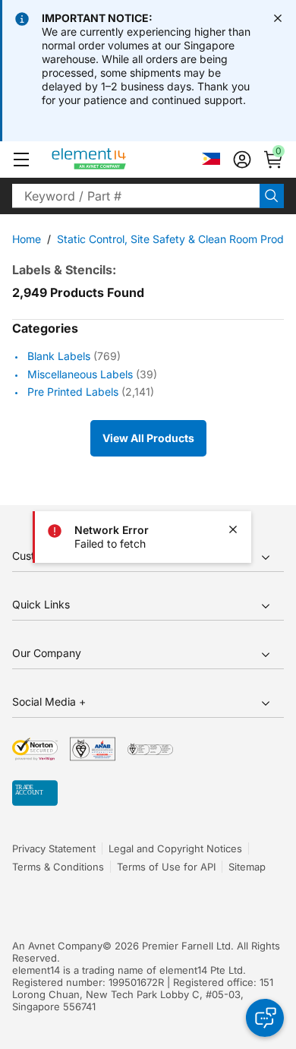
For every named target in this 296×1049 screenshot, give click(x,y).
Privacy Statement (54, 848)
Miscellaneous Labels (80, 374)
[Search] (272, 196)
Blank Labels (58, 356)
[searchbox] (136, 196)
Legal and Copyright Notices (175, 848)
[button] (21, 159)
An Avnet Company (57, 946)
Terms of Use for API (166, 867)
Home (26, 238)
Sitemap (247, 867)
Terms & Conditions (58, 867)
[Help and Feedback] (265, 1018)
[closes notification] (278, 18)
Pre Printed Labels (72, 391)
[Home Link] (117, 159)
